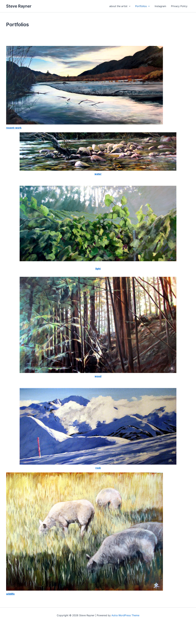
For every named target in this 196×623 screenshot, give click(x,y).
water (98, 173)
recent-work (13, 127)
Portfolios (141, 6)
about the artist (118, 6)
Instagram (160, 6)
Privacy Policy (179, 6)
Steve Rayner (18, 6)
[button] (128, 6)
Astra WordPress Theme (125, 615)
